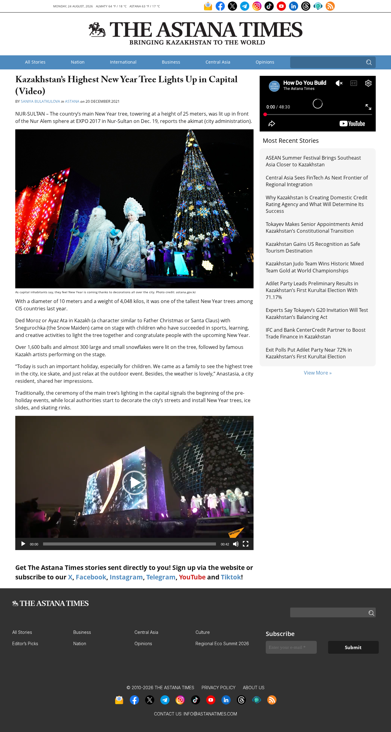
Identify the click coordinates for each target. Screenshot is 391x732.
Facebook (91, 577)
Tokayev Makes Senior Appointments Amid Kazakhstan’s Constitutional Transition (314, 227)
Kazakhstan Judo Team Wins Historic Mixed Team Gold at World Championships (315, 267)
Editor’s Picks (25, 643)
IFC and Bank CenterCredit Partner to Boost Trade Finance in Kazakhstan (316, 333)
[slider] (129, 543)
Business (171, 62)
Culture (203, 632)
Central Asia (218, 62)
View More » (318, 372)
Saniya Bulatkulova (40, 101)
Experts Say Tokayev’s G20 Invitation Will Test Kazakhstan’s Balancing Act (317, 313)
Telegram (161, 577)
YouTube (192, 577)
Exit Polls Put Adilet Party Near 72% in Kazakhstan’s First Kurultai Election (309, 353)
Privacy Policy (219, 687)
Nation (78, 62)
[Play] (23, 544)
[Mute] (236, 544)
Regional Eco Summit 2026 (222, 643)
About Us (254, 687)
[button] (134, 483)
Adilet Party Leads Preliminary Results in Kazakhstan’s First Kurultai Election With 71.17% (312, 290)
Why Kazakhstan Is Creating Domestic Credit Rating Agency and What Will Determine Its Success (316, 204)
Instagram (126, 577)
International (123, 62)
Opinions (265, 62)
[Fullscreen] (246, 544)
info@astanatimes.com (210, 713)
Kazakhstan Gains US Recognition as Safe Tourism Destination (313, 247)
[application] (134, 483)
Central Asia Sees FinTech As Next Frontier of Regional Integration (317, 181)
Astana (72, 101)
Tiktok (231, 577)
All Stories (35, 62)
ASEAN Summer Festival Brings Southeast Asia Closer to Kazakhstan (313, 161)
